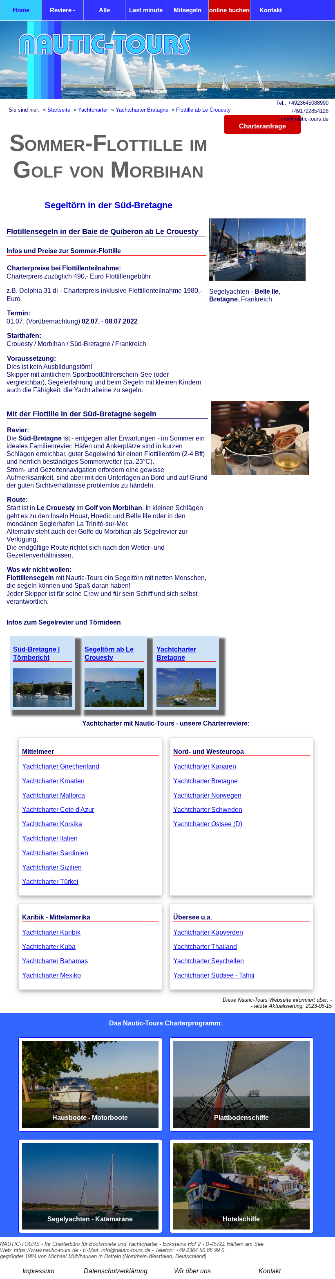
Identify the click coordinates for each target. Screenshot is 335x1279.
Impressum (38, 1271)
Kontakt (270, 10)
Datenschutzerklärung (115, 1271)
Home (21, 10)
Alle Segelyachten (104, 13)
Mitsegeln (187, 10)
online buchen (229, 10)
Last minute (146, 10)
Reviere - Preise (62, 13)
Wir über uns (192, 1271)
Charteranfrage (262, 126)
